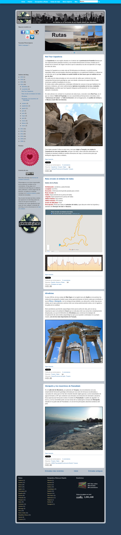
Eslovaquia (21, 491)
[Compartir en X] (49, 171)
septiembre (25, 106)
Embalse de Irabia (56, 284)
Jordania (20, 504)
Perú (19, 510)
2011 (21, 134)
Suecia (20, 517)
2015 (21, 82)
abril (23, 118)
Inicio (23, 1)
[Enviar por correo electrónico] (46, 171)
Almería (49, 480)
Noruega (20, 508)
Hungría (20, 500)
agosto (24, 108)
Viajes (64, 167)
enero (23, 125)
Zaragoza (50, 504)
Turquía (60, 167)
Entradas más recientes (54, 471)
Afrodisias (49, 293)
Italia (19, 502)
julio (23, 111)
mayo (23, 115)
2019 (21, 77)
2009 (21, 138)
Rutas (62, 282)
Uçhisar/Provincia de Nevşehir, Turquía (62, 169)
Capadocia (54, 167)
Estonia (20, 495)
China (20, 484)
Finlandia (21, 497)
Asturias (49, 482)
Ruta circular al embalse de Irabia (59, 179)
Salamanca (50, 497)
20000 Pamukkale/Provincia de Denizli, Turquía (64, 463)
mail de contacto (31, 193)
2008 (21, 141)
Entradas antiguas (95, 471)
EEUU (20, 487)
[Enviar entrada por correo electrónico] (69, 167)
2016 (21, 79)
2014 (21, 84)
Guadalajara (50, 489)
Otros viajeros (67, 1)
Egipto (20, 489)
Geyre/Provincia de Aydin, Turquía (60, 376)
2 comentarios (66, 372)
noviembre (25, 89)
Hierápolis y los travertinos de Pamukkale (62, 386)
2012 (21, 131)
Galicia (49, 487)
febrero (24, 123)
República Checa (23, 515)
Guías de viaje (55, 1)
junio (23, 113)
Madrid (49, 491)
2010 (21, 136)
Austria (20, 482)
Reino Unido (21, 513)
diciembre (24, 86)
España (53, 282)
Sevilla (49, 502)
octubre (24, 103)
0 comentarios (66, 165)
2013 (21, 128)
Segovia (49, 500)
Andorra (20, 480)
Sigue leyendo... (49, 159)
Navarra (58, 282)
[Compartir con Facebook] (51, 171)
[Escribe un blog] (47, 171)
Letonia (20, 506)
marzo (23, 120)
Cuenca (49, 484)
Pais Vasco (50, 495)
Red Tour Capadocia (53, 57)
